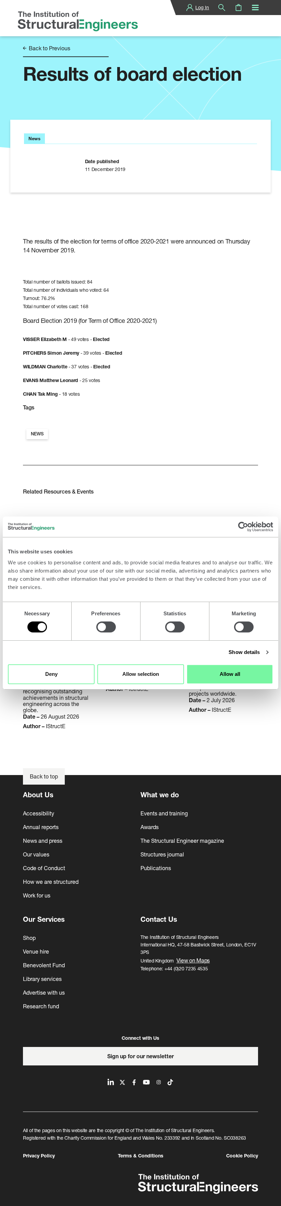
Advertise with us (44, 992)
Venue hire (36, 951)
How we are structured (50, 881)
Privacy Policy (39, 1155)
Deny (51, 674)
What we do (159, 795)
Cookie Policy (242, 1155)
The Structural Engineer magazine (182, 840)
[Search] (222, 7)
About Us (38, 795)
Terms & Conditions (140, 1155)
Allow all (230, 674)
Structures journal (162, 854)
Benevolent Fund (44, 965)
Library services (42, 978)
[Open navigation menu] (255, 7)
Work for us (36, 895)
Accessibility (38, 813)
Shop (29, 937)
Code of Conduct (44, 868)
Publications (155, 868)
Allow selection (140, 674)
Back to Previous (48, 48)
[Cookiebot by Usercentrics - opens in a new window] (243, 527)
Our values (36, 854)
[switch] (106, 626)
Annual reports (41, 827)
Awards (149, 827)
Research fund (41, 1006)
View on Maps (193, 960)
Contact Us (158, 919)
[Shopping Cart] (238, 7)
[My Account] (190, 7)
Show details (244, 652)
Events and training (164, 813)
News (37, 433)
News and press (42, 840)
